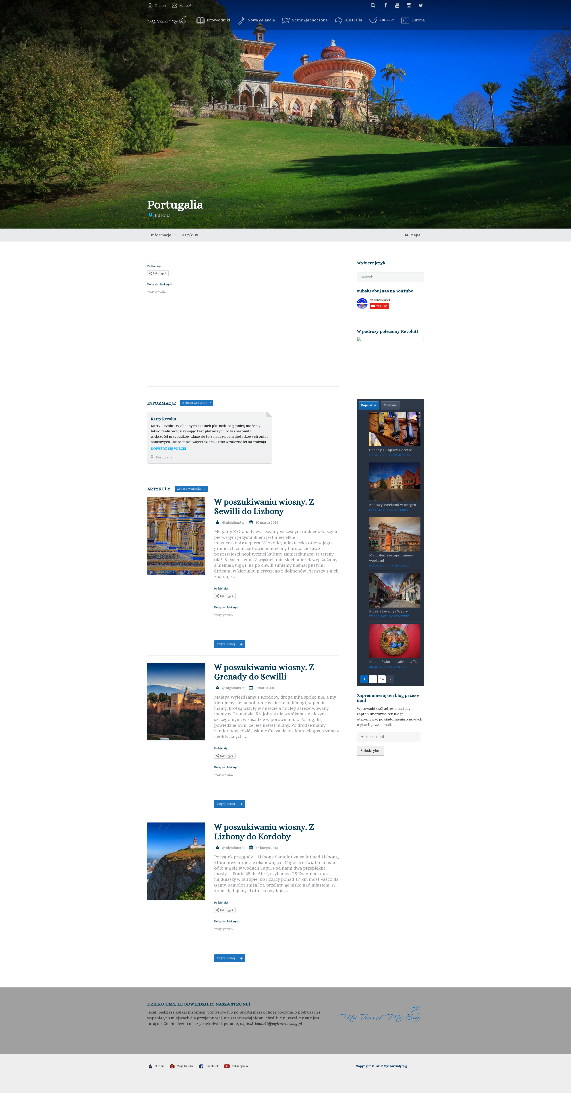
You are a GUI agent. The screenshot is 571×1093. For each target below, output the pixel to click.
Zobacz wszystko (196, 403)
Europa (418, 20)
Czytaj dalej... (227, 644)
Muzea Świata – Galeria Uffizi (393, 661)
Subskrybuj (370, 750)
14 (381, 679)
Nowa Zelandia (261, 20)
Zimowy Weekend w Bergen (392, 504)
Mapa (414, 235)
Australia (353, 20)
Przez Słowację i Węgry (388, 611)
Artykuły (190, 235)
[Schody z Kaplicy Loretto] (394, 428)
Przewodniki (218, 20)
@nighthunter (233, 522)
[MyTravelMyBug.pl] (167, 19)
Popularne (368, 405)
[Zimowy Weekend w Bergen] (394, 481)
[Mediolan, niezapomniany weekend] (394, 534)
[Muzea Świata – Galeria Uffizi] (394, 640)
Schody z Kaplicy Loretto (390, 450)
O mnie (160, 5)
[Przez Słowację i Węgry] (394, 590)
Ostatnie (390, 405)
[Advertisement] (243, 348)
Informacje (161, 235)
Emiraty (386, 19)
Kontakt (185, 5)
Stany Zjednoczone (310, 20)
